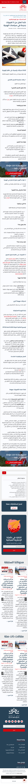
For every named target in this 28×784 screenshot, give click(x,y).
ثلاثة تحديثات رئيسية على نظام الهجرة (18, 482)
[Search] (4, 472)
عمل (8, 99)
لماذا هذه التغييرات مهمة (20, 495)
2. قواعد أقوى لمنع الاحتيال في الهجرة (17, 487)
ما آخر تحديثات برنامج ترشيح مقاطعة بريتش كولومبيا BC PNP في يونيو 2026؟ (7, 583)
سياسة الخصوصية (10, 753)
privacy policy (19, 773)
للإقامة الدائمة (19, 274)
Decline (14, 781)
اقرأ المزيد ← (23, 631)
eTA (20, 370)
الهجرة (11, 95)
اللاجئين (8, 198)
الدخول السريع (12, 259)
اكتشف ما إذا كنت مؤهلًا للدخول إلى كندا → (16, 485)
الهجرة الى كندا (21, 744)
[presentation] (21, 571)
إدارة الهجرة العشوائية (21, 491)
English (24, 2)
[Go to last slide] (26, 599)
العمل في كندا (22, 753)
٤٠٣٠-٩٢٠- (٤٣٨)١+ (20, 767)
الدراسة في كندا (21, 750)
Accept (14, 777)
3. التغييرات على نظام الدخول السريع (18, 488)
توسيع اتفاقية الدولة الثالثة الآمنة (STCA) (17, 492)
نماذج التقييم (22, 747)
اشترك (14, 550)
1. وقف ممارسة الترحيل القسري (19, 484)
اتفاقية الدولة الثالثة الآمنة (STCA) (15, 317)
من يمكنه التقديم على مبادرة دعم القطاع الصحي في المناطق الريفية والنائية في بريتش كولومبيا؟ (22, 586)
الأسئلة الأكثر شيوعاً (10, 750)
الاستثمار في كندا (10, 745)
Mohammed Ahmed (21, 28)
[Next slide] (2, 599)
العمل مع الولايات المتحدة (20, 494)
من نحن (12, 747)
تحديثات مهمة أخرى (21, 489)
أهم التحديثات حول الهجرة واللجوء (17, 19)
